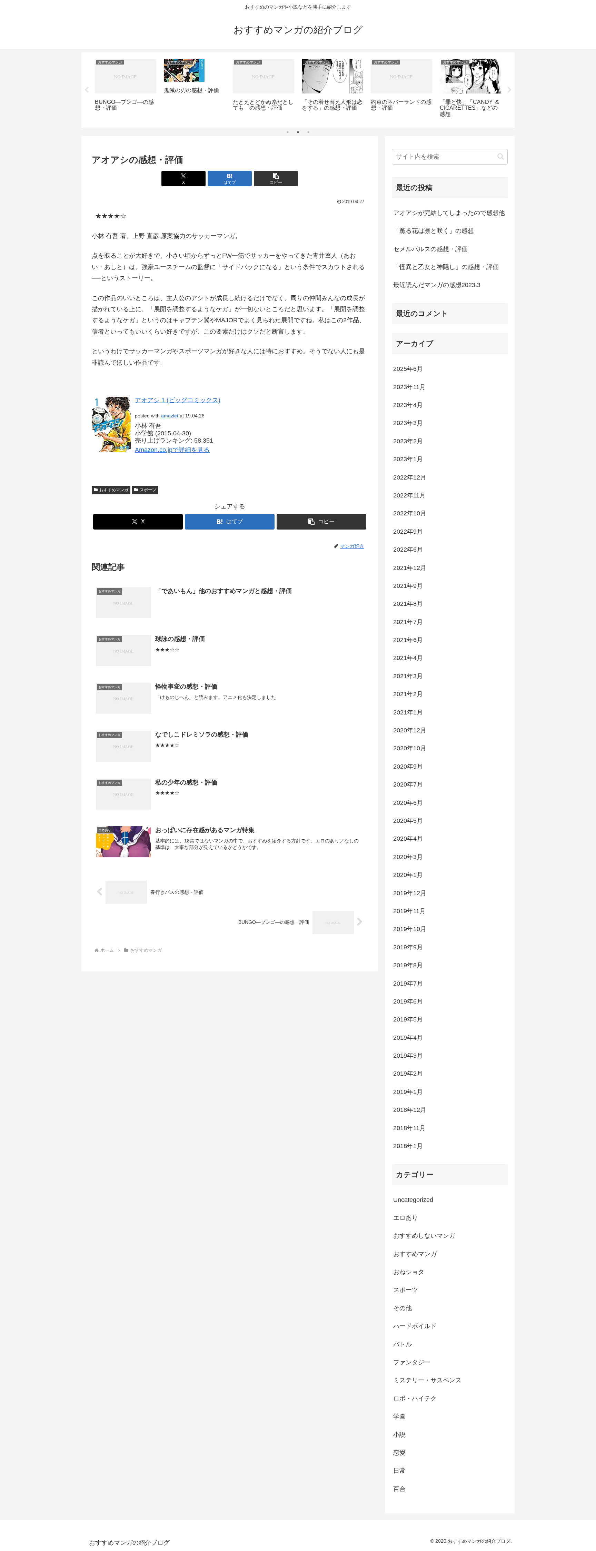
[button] (276, 178)
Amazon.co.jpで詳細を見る (172, 449)
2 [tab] (298, 132)
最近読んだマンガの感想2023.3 (436, 284)
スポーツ (148, 489)
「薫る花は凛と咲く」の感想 (433, 230)
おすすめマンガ (113, 489)
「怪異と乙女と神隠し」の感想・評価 (446, 267)
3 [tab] (308, 132)
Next (509, 90)
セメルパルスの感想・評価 (430, 249)
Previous (86, 90)
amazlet (169, 415)
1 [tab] (287, 132)
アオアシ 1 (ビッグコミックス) (177, 400)
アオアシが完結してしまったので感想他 (449, 212)
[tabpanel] (125, 89)
